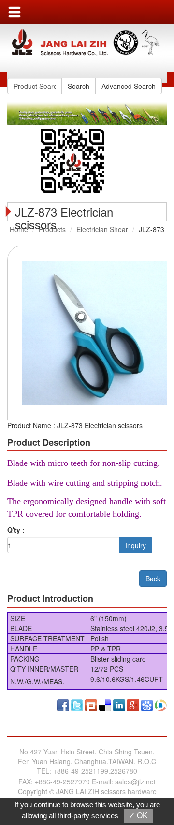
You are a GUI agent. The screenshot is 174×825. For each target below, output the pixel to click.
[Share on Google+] (133, 704)
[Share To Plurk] (91, 704)
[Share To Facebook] (63, 704)
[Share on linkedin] (119, 704)
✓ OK (138, 815)
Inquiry (135, 545)
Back (152, 578)
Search (78, 86)
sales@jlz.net (135, 781)
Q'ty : (16, 530)
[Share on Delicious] (105, 704)
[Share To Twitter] (77, 704)
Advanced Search (129, 86)
